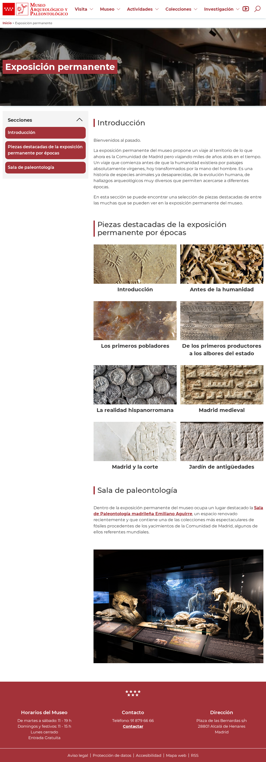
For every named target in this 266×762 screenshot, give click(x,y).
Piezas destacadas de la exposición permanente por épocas (45, 150)
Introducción (22, 132)
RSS (194, 755)
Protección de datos (112, 755)
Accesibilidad (148, 755)
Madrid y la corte (135, 467)
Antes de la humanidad (222, 289)
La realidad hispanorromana (135, 410)
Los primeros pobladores (135, 346)
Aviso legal (78, 755)
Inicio (7, 23)
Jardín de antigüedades (221, 467)
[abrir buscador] (258, 9)
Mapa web (176, 755)
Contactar (133, 726)
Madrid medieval (222, 410)
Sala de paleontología (31, 167)
